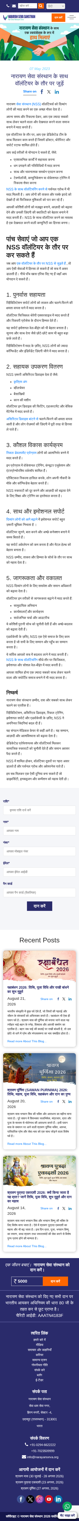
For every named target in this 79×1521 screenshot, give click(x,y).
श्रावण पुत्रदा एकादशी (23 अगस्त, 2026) (39, 1482)
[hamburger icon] (71, 16)
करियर (39, 1355)
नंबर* (6, 842)
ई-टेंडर (39, 1380)
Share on (29, 91)
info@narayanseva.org (42, 1457)
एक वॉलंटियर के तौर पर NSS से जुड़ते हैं (42, 263)
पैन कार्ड (7, 883)
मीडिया (39, 1345)
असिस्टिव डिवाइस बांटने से (22, 419)
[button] (49, 91)
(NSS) (37, 104)
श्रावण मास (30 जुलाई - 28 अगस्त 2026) (39, 1476)
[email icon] (14, 6)
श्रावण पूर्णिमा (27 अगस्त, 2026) (39, 1488)
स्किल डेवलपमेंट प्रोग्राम (21, 453)
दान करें (58, 17)
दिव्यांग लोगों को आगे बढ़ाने (22, 519)
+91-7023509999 (42, 1451)
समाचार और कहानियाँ (39, 1350)
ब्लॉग (39, 1375)
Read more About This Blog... (27, 1041)
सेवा (18, 104)
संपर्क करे (39, 1370)
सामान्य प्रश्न (39, 1360)
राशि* (6, 801)
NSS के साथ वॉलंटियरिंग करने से (27, 189)
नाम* (6, 822)
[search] (41, 6)
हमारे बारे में (39, 1340)
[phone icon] (8, 6)
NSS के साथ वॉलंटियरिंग (22, 660)
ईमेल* (6, 863)
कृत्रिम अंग (20, 382)
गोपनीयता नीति (40, 1365)
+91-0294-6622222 (43, 1445)
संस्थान (27, 104)
